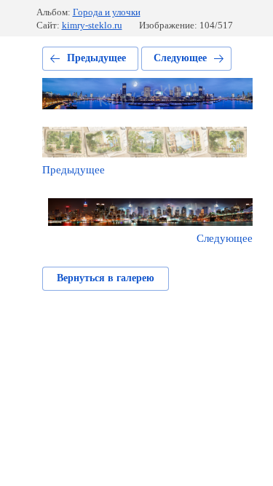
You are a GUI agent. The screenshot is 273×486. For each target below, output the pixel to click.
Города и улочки (107, 12)
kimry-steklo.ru (92, 25)
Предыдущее (96, 57)
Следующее (180, 57)
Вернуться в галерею (105, 278)
